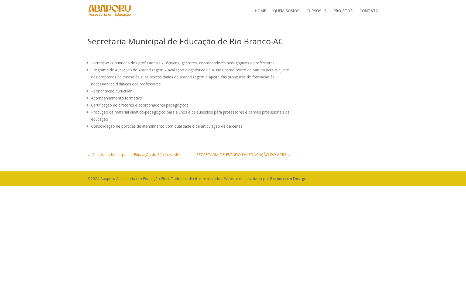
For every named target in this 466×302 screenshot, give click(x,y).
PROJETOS (343, 11)
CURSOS (313, 11)
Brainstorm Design (288, 178)
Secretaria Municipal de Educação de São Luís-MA (133, 154)
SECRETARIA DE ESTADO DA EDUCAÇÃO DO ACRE (243, 154)
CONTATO (369, 11)
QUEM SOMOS (286, 11)
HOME (260, 11)
